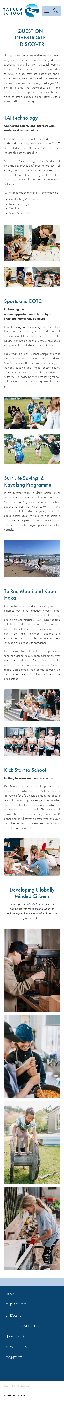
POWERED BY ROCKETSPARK (15, 1395)
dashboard (25, 1386)
